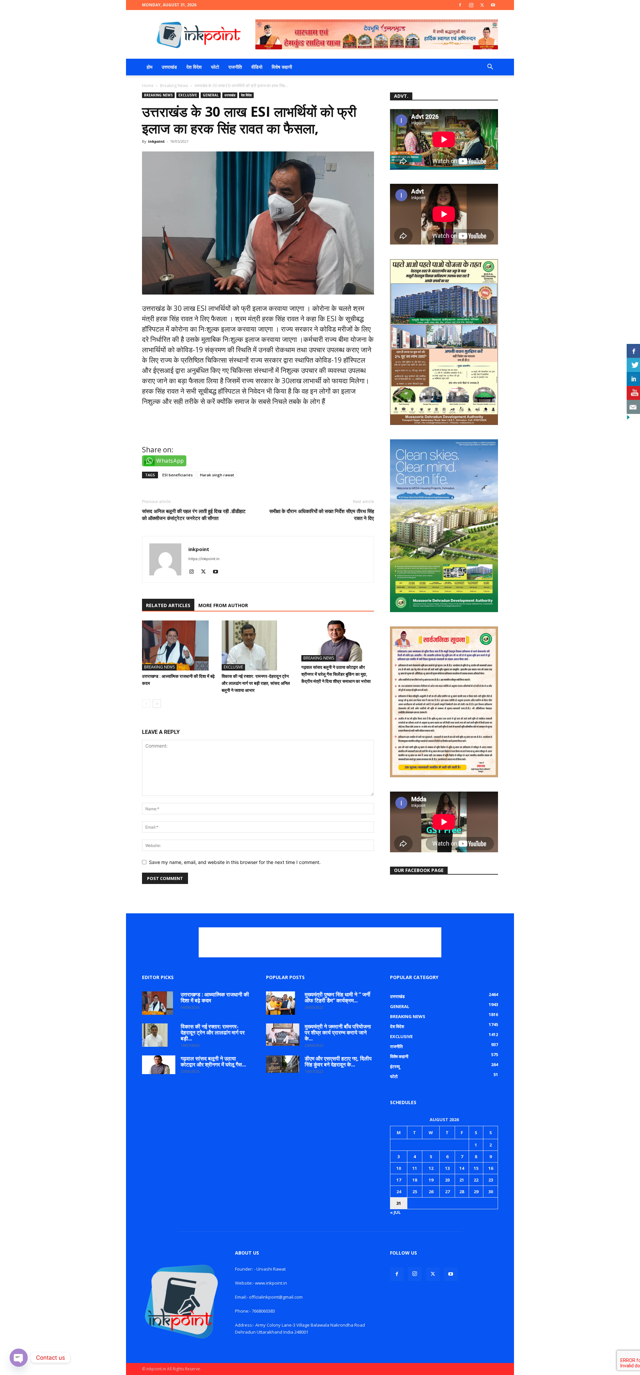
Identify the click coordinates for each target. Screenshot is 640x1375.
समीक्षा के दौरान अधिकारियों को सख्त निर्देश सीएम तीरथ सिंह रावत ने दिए (321, 514)
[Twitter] (482, 5)
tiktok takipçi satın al (176, 430)
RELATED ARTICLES (168, 605)
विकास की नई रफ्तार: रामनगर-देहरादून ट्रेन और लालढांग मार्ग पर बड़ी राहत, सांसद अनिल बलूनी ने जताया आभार (256, 683)
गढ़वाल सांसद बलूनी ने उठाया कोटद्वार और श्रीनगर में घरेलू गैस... (213, 1061)
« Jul (395, 1212)
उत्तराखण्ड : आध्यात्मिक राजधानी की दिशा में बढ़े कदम (215, 997)
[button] (490, 67)
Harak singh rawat (217, 474)
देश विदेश (194, 67)
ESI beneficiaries (177, 474)
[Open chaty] (19, 1358)
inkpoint (156, 141)
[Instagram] (471, 5)
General (211, 95)
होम (149, 67)
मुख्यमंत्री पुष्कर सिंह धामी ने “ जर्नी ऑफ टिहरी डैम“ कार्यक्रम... (337, 997)
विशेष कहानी (282, 67)
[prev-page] (146, 704)
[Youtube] (493, 5)
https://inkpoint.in (203, 558)
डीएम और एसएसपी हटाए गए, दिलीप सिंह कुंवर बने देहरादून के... (338, 1061)
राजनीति (235, 67)
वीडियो (256, 67)
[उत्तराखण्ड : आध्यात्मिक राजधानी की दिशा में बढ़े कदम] (178, 645)
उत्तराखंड (169, 67)
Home (148, 85)
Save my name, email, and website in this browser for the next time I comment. (235, 862)
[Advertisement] (320, 942)
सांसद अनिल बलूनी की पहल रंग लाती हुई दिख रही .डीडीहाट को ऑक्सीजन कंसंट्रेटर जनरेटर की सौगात (194, 514)
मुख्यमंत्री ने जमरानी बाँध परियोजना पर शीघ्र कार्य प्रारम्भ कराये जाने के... (338, 1032)
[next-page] (157, 704)
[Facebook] (460, 5)
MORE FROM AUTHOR (223, 605)
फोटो (215, 67)
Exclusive (187, 95)
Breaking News (174, 85)
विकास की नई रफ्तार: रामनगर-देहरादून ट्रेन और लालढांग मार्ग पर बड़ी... (213, 1032)
